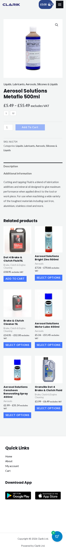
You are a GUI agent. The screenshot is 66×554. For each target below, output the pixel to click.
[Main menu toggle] (59, 4)
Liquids (7, 84)
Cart (8, 470)
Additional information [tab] (18, 173)
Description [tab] (11, 166)
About (8, 461)
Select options (48, 277)
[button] (57, 25)
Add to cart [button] (15, 278)
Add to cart (30, 127)
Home (8, 456)
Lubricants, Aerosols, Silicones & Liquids (35, 84)
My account (12, 466)
